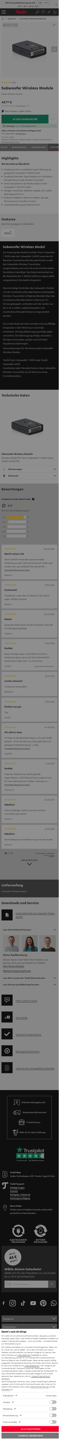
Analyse (6, 1402)
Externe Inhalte (10, 1422)
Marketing (7, 1408)
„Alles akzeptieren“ (32, 1365)
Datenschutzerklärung (39, 1387)
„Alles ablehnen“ (24, 1355)
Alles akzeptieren (30, 1429)
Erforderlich (8, 1395)
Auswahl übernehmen (30, 1435)
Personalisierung (10, 1415)
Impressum (6, 1389)
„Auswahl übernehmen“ (40, 1376)
